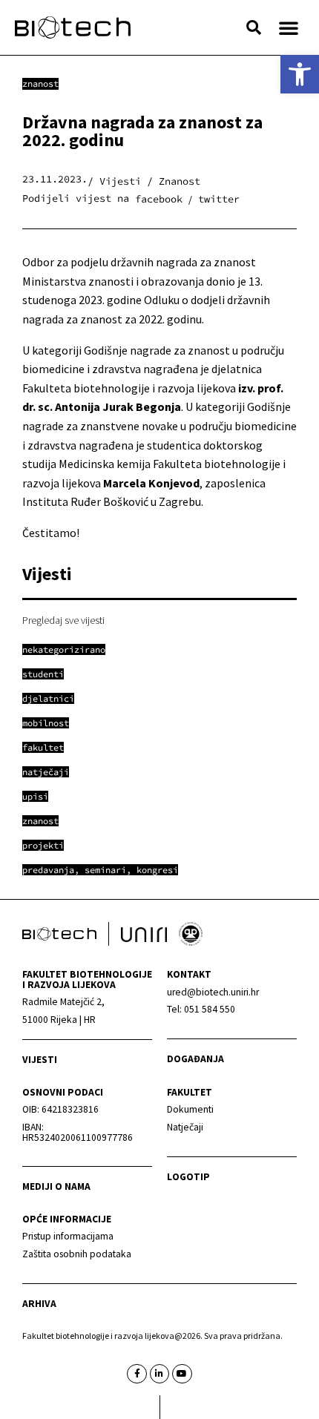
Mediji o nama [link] (56, 1186)
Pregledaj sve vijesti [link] (63, 620)
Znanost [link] (40, 83)
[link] (299, 74)
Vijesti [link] (39, 1059)
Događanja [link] (195, 1059)
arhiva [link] (39, 1303)
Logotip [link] (188, 1177)
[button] (253, 27)
